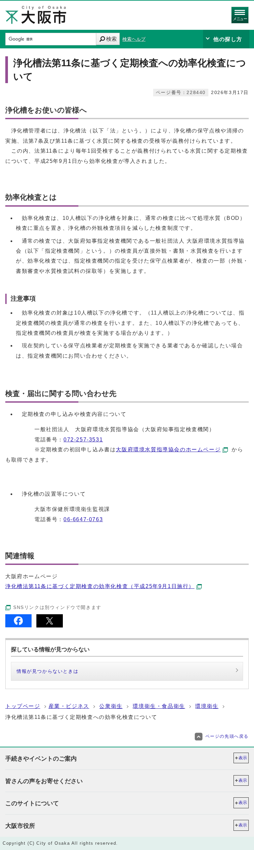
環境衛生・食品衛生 (159, 706)
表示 (242, 757)
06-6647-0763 (83, 519)
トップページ (22, 706)
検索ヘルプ (134, 39)
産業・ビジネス (69, 706)
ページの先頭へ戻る (227, 736)
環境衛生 (206, 706)
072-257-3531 (83, 439)
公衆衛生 (110, 706)
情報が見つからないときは (47, 671)
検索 (111, 39)
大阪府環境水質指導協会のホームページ (168, 449)
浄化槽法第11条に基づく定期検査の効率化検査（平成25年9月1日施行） (99, 586)
